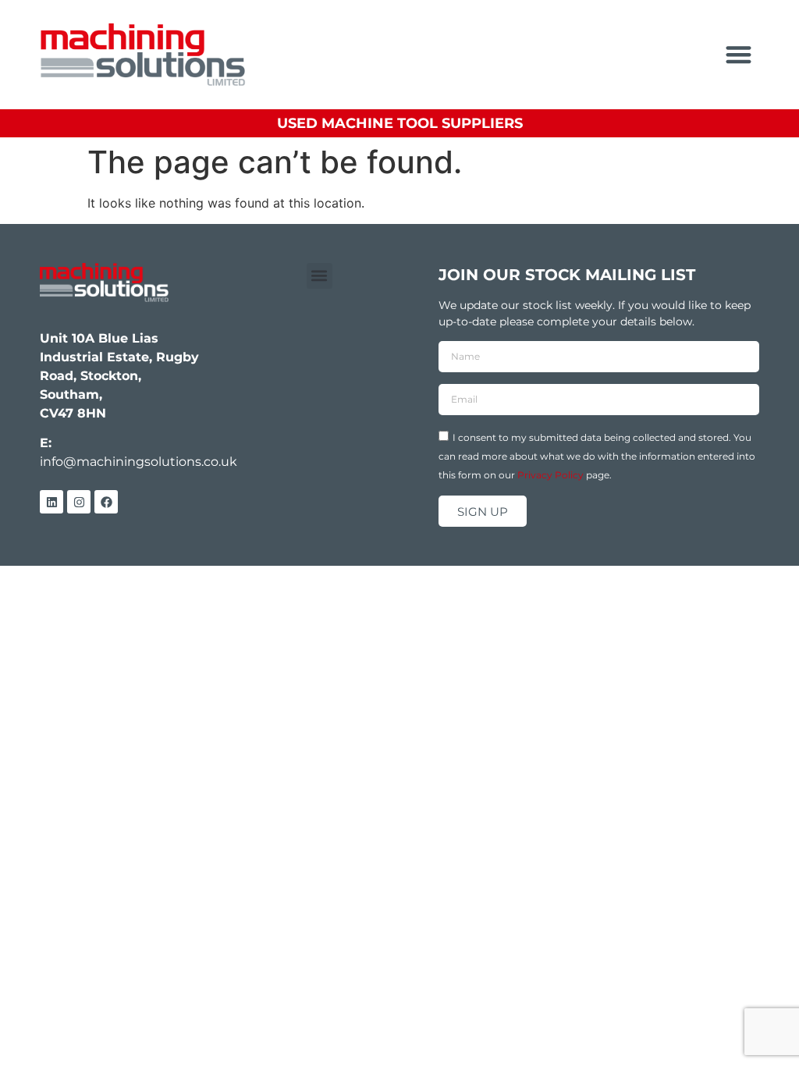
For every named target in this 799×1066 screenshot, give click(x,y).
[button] (738, 55)
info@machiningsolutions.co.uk (138, 461)
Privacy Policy (550, 475)
